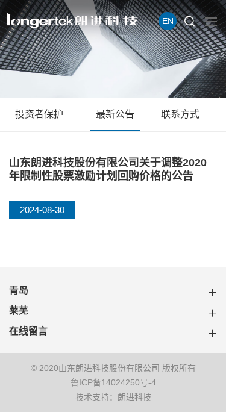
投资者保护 (39, 114)
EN (168, 21)
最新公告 (115, 114)
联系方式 (180, 114)
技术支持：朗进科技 (113, 397)
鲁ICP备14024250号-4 (113, 382)
